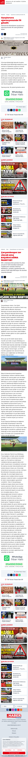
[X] (10, 710)
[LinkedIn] (16, 710)
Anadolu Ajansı (7, 58)
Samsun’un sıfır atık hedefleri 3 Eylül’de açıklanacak (16, 2)
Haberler (3, 14)
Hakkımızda (14, 728)
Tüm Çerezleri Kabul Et (14, 753)
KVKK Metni (19, 750)
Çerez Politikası (8, 750)
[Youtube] (18, 710)
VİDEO (5, 706)
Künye (14, 731)
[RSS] (21, 710)
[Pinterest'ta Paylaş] (17, 110)
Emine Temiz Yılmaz (8, 301)
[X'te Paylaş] (5, 34)
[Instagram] (13, 710)
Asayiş (7, 14)
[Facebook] (7, 710)
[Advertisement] (14, 8)
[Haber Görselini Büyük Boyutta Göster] (14, 48)
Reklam (14, 733)
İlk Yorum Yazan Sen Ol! (15, 114)
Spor (7, 249)
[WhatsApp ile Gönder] (19, 110)
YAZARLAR (19, 706)
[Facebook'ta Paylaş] (2, 34)
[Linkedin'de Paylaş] (14, 110)
